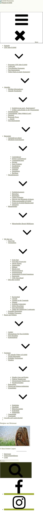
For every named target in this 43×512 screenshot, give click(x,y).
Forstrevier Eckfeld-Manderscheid (23, 203)
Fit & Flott (15, 260)
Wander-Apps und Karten (20, 377)
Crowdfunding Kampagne (16, 68)
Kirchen (14, 162)
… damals (11, 119)
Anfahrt (10, 332)
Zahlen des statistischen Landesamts (23, 309)
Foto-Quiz (11, 241)
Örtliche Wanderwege (19, 379)
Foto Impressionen (14, 70)
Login (6, 457)
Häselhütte (15, 407)
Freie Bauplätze (13, 335)
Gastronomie (12, 414)
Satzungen (15, 205)
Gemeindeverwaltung (15, 138)
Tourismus (7, 353)
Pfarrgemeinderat (17, 271)
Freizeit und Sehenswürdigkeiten (18, 386)
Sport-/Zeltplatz (17, 164)
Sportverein (15, 276)
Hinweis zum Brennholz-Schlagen (23, 199)
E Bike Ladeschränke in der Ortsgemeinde (25, 110)
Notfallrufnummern (18, 192)
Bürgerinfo (7, 136)
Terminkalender (13, 111)
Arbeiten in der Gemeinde (20, 300)
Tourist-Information (14, 356)
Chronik (14, 299)
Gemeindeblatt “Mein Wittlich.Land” (19, 113)
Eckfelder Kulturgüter (19, 304)
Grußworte (11, 66)
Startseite (7, 45)
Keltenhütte (15, 411)
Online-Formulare (17, 197)
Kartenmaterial (12, 337)
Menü (36, 42)
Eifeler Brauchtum (18, 306)
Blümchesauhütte (17, 409)
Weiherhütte (16, 412)
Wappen (14, 302)
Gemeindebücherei (18, 160)
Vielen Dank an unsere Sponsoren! (19, 72)
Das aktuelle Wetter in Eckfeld (17, 355)
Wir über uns (8, 239)
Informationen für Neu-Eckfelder (18, 334)
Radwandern (12, 384)
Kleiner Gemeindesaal (19, 159)
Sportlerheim (16, 166)
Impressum (7, 454)
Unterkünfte (12, 416)
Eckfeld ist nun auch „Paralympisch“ (23, 108)
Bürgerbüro (15, 195)
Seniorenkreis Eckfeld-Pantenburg (23, 274)
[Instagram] (19, 509)
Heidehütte (15, 167)
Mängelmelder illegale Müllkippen (23, 223)
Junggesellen (16, 265)
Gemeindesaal (16, 157)
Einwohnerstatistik (18, 307)
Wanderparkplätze (17, 383)
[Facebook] (19, 494)
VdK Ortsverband (17, 278)
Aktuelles (7, 87)
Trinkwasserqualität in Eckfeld (21, 201)
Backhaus (15, 173)
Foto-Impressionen (14, 121)
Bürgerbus (15, 194)
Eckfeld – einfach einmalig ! (9, 6)
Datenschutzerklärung (11, 455)
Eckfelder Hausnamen (15, 311)
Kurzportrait (16, 297)
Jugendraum (16, 171)
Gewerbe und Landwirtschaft (13, 418)
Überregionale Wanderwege (21, 381)
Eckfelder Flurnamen (14, 313)
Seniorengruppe (17, 272)
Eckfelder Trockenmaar (15, 358)
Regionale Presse (13, 117)
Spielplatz (15, 169)
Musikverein (16, 269)
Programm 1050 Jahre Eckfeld (17, 65)
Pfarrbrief (11, 115)
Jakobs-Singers (17, 263)
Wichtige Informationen (15, 89)
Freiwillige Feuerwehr (19, 261)
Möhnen (14, 267)
